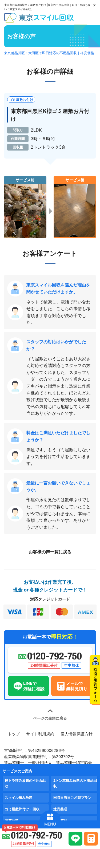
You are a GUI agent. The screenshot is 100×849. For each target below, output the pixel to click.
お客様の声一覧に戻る (50, 551)
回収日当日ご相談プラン (72, 797)
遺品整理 (60, 809)
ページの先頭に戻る (50, 718)
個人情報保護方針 (77, 733)
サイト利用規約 (40, 733)
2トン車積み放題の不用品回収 (75, 783)
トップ (14, 733)
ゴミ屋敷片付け (21, 99)
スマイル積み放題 (19, 797)
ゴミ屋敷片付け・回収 (22, 809)
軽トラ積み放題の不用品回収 (25, 783)
